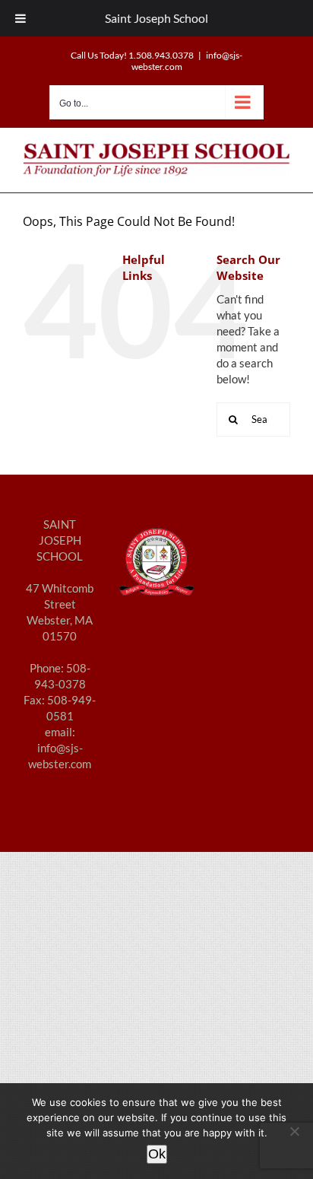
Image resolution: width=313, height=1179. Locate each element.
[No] (294, 1131)
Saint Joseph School (156, 18)
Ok (157, 1154)
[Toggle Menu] (20, 18)
